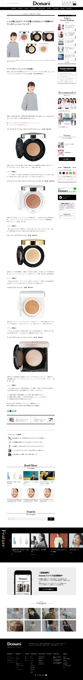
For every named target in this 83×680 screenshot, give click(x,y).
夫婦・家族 (32, 667)
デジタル (26, 660)
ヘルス (32, 662)
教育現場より (40, 660)
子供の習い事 (40, 662)
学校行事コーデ (41, 658)
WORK (26, 8)
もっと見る (67, 62)
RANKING (69, 8)
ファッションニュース (10, 662)
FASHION (13, 8)
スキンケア (18, 658)
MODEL (49, 8)
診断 (61, 73)
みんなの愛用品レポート (70, 78)
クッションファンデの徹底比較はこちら (18, 124)
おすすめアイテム (10, 660)
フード (32, 658)
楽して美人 (71, 81)
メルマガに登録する (47, 589)
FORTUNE (56, 8)
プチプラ (61, 81)
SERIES (62, 8)
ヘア (16, 660)
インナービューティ (19, 669)
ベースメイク (19, 14)
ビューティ (11, 14)
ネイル (17, 667)
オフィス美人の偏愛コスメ (64, 76)
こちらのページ (37, 397)
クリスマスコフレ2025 (19, 665)
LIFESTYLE (33, 8)
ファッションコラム (10, 658)
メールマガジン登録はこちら (67, 176)
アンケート (66, 197)
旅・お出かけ (33, 665)
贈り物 (32, 672)
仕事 (25, 658)
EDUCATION (41, 8)
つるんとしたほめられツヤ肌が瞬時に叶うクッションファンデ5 (23, 122)
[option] (21, 543)
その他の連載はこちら (67, 159)
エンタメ (32, 660)
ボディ (17, 662)
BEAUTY (20, 8)
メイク (15, 14)
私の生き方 (32, 669)
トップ (8, 14)
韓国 (70, 73)
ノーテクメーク (62, 78)
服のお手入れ (65, 73)
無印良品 (66, 81)
